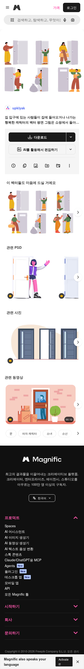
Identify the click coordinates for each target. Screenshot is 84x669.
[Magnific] (42, 460)
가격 (56, 7)
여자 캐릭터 (29, 433)
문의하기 (12, 632)
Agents (14, 565)
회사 (8, 619)
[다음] (78, 212)
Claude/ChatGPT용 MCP (23, 560)
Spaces (10, 525)
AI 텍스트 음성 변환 (19, 548)
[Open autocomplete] (10, 20)
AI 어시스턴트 (15, 531)
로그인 (72, 7)
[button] (42, 498)
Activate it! (64, 661)
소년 (65, 433)
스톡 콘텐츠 (13, 554)
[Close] (77, 662)
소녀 (49, 433)
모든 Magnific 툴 (17, 594)
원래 (26, 40)
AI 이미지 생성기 (17, 537)
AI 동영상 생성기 (17, 543)
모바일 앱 (12, 582)
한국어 (42, 498)
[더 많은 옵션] (69, 165)
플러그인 (15, 571)
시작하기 (12, 606)
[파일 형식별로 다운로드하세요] (70, 137)
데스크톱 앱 (17, 577)
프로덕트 (12, 517)
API (7, 588)
